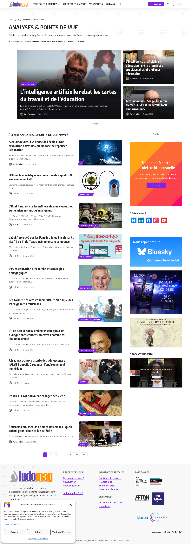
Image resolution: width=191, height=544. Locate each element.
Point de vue (61, 42)
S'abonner (156, 185)
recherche (80, 42)
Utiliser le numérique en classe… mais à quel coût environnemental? (40, 177)
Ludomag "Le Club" (73, 493)
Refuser (38, 532)
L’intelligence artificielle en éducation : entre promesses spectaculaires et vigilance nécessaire (144, 67)
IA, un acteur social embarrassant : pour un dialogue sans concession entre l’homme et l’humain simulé (37, 335)
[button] (70, 504)
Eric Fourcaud (29, 114)
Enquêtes (51, 42)
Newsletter (69, 481)
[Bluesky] (133, 220)
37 (77, 455)
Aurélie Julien (135, 114)
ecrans (83, 382)
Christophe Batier (88, 226)
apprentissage (87, 413)
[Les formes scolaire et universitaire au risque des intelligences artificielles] (100, 309)
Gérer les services (12, 524)
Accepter (15, 532)
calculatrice (86, 257)
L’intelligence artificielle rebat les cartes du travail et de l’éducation (68, 95)
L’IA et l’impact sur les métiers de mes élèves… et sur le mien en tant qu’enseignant (41, 208)
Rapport (71, 42)
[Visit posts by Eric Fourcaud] (21, 114)
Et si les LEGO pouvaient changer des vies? (37, 396)
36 (70, 455)
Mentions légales (108, 489)
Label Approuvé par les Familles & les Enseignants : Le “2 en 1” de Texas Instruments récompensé (41, 239)
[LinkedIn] (141, 220)
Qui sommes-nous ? (73, 478)
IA (81, 163)
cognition (85, 288)
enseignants (86, 194)
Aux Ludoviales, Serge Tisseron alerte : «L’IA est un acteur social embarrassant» (147, 105)
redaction (16, 193)
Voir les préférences (61, 532)
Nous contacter (71, 485)
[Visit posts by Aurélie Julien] (127, 113)
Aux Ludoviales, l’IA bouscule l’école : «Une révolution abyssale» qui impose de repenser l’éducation (38, 146)
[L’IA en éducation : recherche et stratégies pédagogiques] (100, 277)
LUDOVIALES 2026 (87, 350)
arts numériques (39, 42)
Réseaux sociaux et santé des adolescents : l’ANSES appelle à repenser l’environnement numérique (37, 364)
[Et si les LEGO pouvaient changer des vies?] (100, 403)
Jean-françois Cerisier (90, 319)
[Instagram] (156, 220)
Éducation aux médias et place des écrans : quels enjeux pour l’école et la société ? (40, 429)
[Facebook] (149, 220)
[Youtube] (164, 220)
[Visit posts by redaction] (10, 193)
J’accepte (156, 377)
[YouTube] (169, 532)
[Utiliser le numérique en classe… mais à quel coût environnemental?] (100, 184)
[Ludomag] (18, 4)
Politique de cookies (110, 478)
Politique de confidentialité (38, 539)
